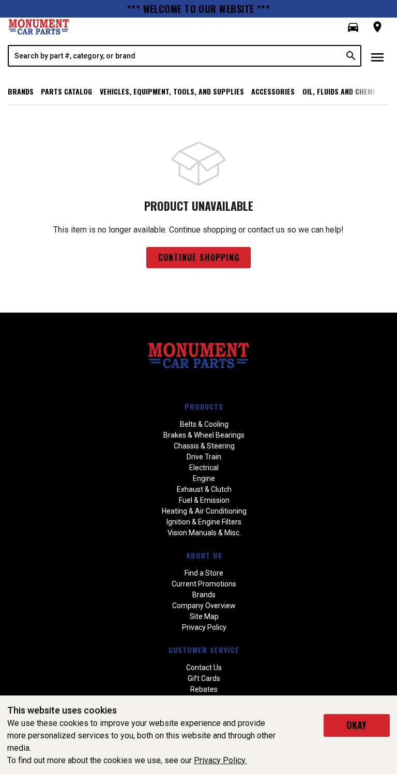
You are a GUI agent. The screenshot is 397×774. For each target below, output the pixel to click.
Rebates (204, 689)
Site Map (204, 616)
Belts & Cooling (204, 424)
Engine (204, 478)
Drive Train (204, 457)
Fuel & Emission (204, 500)
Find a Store (204, 573)
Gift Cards (204, 678)
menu (377, 57)
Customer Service (204, 649)
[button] (353, 27)
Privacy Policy (204, 627)
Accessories (273, 91)
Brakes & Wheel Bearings (204, 435)
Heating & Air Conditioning (204, 511)
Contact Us (204, 667)
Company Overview (204, 605)
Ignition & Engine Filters (203, 522)
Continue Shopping (198, 257)
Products (204, 406)
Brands (21, 91)
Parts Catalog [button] (66, 91)
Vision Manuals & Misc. (204, 533)
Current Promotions (204, 584)
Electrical (204, 467)
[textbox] (175, 56)
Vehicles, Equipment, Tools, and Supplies (172, 91)
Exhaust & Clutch (204, 489)
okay (356, 725)
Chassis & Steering (204, 446)
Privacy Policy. (220, 760)
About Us (204, 555)
